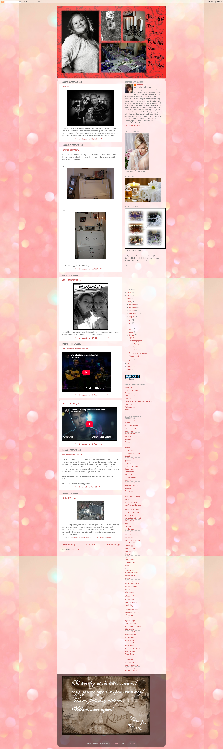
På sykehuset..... (69, 498)
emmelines (129, 480)
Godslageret (129, 393)
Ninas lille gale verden (133, 602)
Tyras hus (128, 657)
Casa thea (128, 456)
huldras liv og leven (132, 510)
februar (132, 335)
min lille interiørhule (132, 584)
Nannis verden (130, 599)
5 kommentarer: (106, 537)
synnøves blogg (130, 640)
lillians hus (128, 535)
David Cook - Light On (72, 403)
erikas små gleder (131, 483)
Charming (128, 463)
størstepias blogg (131, 634)
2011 (129, 302)
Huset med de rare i (132, 512)
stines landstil (130, 632)
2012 (129, 299)
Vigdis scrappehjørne (132, 665)
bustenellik (129, 445)
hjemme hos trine (131, 502)
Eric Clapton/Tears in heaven (75, 349)
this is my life (129, 646)
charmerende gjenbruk (130, 460)
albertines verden (131, 425)
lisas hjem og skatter (132, 540)
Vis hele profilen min (132, 126)
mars (131, 332)
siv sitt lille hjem (130, 623)
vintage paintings (131, 670)
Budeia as (128, 387)
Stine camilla (129, 629)
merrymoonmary (115, 743)
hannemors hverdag (132, 497)
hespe (127, 499)
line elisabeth (129, 537)
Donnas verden (130, 477)
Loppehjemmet (130, 559)
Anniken (128, 439)
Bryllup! (65, 87)
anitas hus (128, 436)
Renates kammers (131, 610)
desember (133, 304)
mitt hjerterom (130, 592)
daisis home (129, 469)
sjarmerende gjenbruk (133, 626)
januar (131, 360)
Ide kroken (129, 515)
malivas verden (130, 575)
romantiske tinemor (132, 612)
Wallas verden (130, 407)
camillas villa (129, 450)
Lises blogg (129, 546)
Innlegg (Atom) (76, 549)
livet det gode (130, 548)
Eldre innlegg (113, 544)
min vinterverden (131, 586)
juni (130, 323)
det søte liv (129, 474)
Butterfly (128, 448)
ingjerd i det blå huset (133, 518)
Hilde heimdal (130, 396)
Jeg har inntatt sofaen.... (73, 455)
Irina (126, 523)
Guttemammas (130, 494)
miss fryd (128, 589)
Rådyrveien (129, 615)
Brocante (128, 442)
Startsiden (91, 544)
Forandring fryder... (70, 150)
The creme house (131, 643)
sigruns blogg (130, 621)
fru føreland (129, 488)
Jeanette (139, 85)
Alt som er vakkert (131, 428)
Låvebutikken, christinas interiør (131, 571)
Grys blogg (129, 491)
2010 (129, 364)
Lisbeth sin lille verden (133, 543)
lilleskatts (128, 532)
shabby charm (130, 618)
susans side (129, 637)
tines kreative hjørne (132, 648)
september (133, 314)
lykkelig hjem (129, 568)
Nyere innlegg (68, 544)
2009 (129, 367)
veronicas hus (130, 662)
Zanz (127, 410)
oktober (132, 311)
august (132, 317)
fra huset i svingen (131, 486)
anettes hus (129, 431)
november (133, 307)
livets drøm (129, 554)
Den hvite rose (130, 472)
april (131, 329)
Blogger (132, 743)
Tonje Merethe (130, 654)
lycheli (127, 565)
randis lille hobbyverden (129, 606)
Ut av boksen (129, 659)
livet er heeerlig (130, 551)
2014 (129, 293)
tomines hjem (130, 651)
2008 (129, 370)
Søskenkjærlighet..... (71, 280)
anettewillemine (130, 434)
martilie (127, 578)
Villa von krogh (130, 668)
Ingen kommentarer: (107, 444)
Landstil (128, 399)
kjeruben (128, 526)
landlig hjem (129, 529)
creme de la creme (132, 390)
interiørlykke (129, 521)
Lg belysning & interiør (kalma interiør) (139, 401)
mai (130, 326)
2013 (129, 296)
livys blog (128, 557)
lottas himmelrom (131, 562)
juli (130, 320)
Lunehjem (128, 404)
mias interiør (129, 581)
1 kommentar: (105, 139)
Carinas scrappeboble (133, 453)
